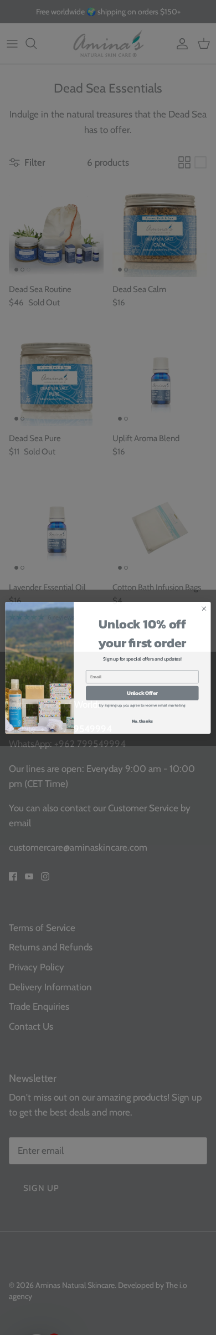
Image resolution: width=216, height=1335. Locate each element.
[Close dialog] (204, 613)
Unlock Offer (142, 698)
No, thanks (142, 726)
